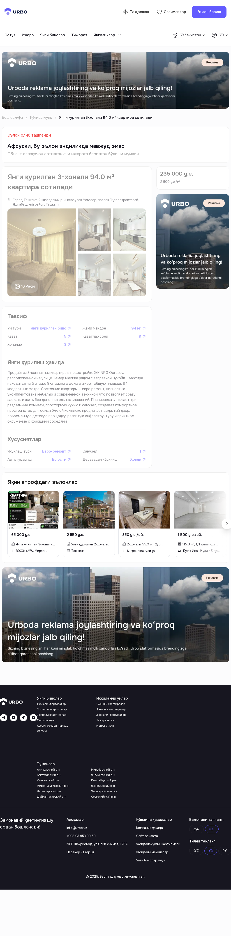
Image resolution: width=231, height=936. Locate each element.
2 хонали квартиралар (52, 709)
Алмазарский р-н (48, 769)
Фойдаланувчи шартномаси (158, 844)
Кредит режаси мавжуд (52, 726)
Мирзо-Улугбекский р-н (53, 786)
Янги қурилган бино (48, 328)
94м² (136, 328)
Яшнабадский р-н (103, 786)
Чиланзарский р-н (49, 791)
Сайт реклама (147, 836)
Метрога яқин (46, 720)
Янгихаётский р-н (103, 775)
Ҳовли (135, 459)
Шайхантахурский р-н (51, 797)
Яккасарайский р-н (104, 791)
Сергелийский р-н (103, 797)
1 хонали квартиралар (51, 704)
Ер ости (59, 459)
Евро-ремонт (54, 451)
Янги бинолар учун (150, 860)
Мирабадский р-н (103, 769)
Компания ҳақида (149, 828)
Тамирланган (105, 720)
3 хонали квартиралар (51, 715)
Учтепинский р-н (48, 780)
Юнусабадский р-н (104, 780)
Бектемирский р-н (49, 775)
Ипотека (42, 731)
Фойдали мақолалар (152, 852)
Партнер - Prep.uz (81, 852)
